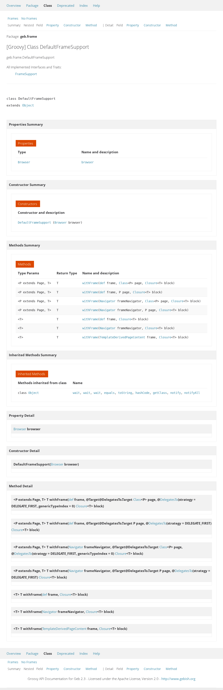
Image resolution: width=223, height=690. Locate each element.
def (102, 283)
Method (91, 25)
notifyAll (192, 393)
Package (32, 5)
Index (83, 5)
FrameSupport (26, 74)
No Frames (29, 18)
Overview (14, 5)
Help (96, 5)
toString (125, 393)
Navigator (107, 301)
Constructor (72, 25)
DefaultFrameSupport (34, 222)
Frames (13, 18)
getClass (160, 393)
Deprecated (65, 5)
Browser (24, 162)
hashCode (142, 393)
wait (76, 393)
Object (28, 105)
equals (109, 393)
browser (87, 162)
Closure (151, 283)
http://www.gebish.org (178, 679)
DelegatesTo (169, 499)
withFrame (90, 283)
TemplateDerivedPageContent (122, 337)
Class (123, 283)
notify (175, 393)
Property (52, 25)
